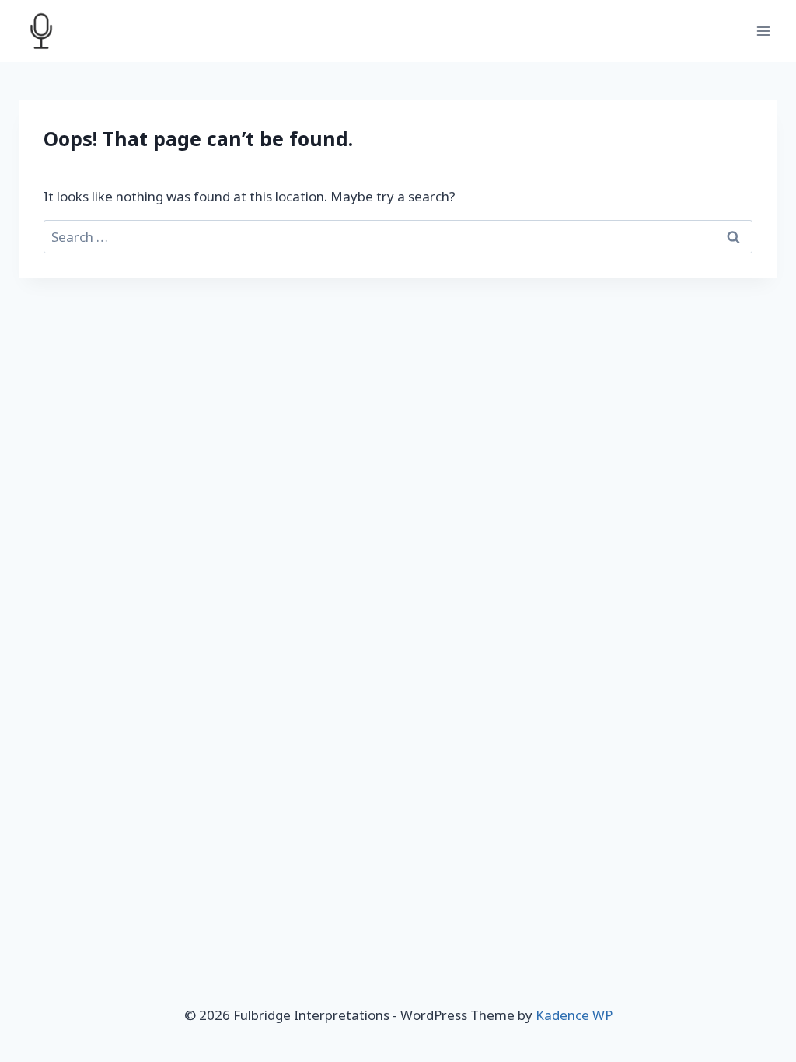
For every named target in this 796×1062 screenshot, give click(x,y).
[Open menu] (763, 31)
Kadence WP (574, 1015)
